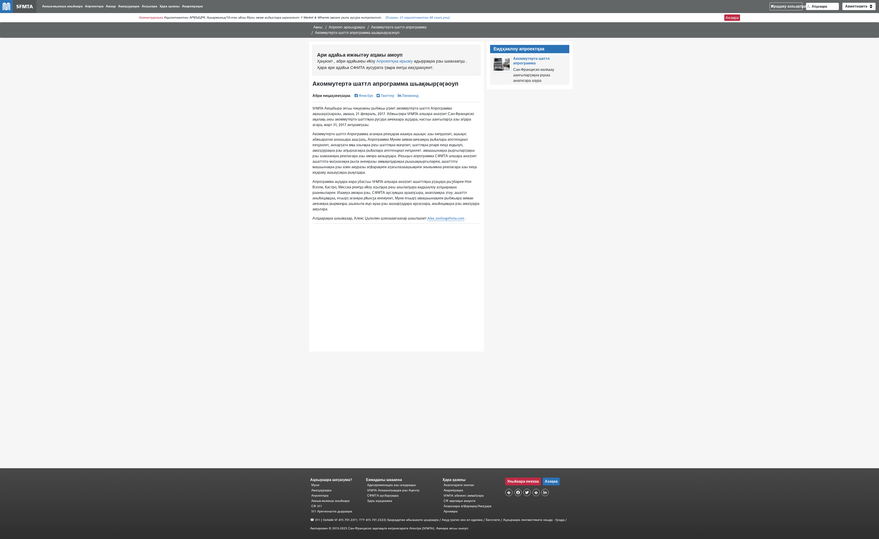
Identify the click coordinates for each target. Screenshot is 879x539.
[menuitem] (62, 6)
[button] (859, 6)
